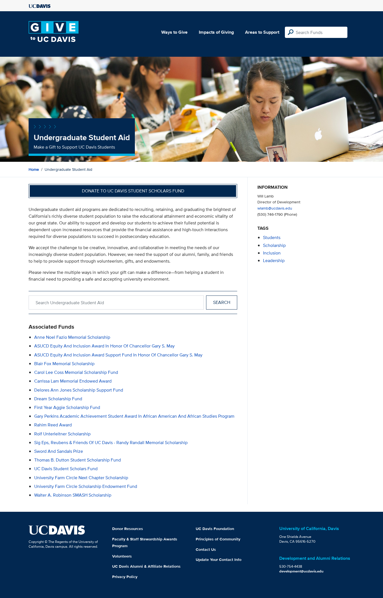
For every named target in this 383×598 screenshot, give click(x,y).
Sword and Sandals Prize (58, 451)
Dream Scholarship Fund (58, 398)
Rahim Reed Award (53, 425)
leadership (274, 260)
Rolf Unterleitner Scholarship (62, 434)
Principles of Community (218, 539)
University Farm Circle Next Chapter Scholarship (81, 477)
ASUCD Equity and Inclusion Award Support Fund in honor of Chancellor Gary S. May (118, 355)
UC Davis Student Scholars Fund (66, 468)
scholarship (274, 245)
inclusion (272, 253)
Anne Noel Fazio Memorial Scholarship (72, 337)
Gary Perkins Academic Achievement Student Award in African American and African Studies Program (134, 416)
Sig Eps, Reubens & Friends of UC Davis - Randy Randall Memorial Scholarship (111, 442)
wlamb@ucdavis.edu (274, 208)
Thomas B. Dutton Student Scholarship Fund (77, 460)
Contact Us (206, 549)
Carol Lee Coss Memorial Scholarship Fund (76, 372)
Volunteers (122, 556)
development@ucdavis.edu (301, 571)
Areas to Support (262, 32)
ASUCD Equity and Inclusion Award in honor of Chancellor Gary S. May (104, 346)
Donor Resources (127, 528)
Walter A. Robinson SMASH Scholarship (72, 495)
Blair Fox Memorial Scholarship (64, 363)
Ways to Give (174, 32)
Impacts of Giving (216, 32)
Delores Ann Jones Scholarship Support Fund (78, 390)
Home (34, 169)
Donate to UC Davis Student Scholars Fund (133, 191)
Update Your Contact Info (218, 559)
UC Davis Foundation (215, 528)
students (271, 237)
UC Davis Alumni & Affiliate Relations (146, 566)
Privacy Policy (124, 576)
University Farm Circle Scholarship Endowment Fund (85, 486)
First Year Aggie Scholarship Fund (67, 407)
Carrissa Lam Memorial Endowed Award (73, 381)
